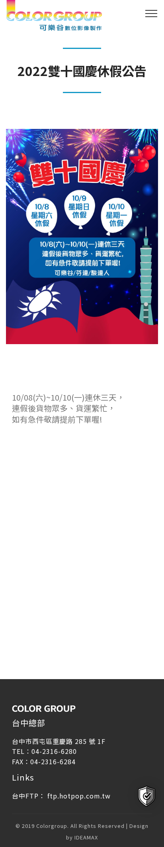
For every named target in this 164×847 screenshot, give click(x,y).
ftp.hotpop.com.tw (79, 795)
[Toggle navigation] (151, 13)
